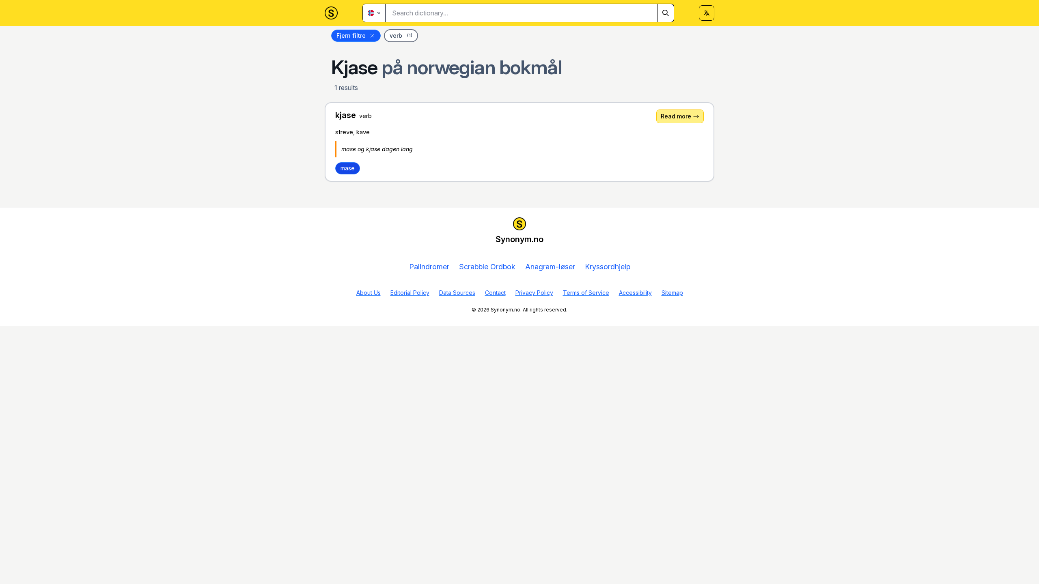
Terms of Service (586, 292)
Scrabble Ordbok (487, 266)
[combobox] (530, 13)
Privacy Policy (534, 292)
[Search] (665, 13)
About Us (368, 292)
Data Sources (457, 292)
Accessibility (635, 292)
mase (348, 168)
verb (401, 35)
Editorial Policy (409, 292)
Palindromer (429, 266)
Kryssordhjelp (607, 266)
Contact (495, 292)
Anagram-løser (550, 266)
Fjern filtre (351, 35)
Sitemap (672, 292)
